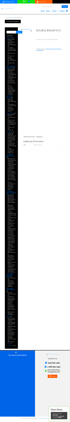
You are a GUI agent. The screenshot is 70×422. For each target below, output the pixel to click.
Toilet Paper (10, 314)
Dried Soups (10, 168)
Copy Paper (10, 226)
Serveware (10, 283)
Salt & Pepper (11, 183)
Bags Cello (10, 195)
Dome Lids (10, 234)
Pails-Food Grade (11, 252)
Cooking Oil (10, 167)
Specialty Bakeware (12, 145)
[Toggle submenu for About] (57, 11)
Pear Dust (10, 87)
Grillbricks (10, 300)
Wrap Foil (10, 270)
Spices (9, 188)
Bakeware (9, 37)
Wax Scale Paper (11, 269)
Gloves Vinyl (10, 240)
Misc (9, 85)
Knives (8, 316)
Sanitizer (9, 313)
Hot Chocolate (11, 176)
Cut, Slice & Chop (11, 117)
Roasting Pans (11, 143)
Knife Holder (10, 333)
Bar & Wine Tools (11, 278)
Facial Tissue (10, 298)
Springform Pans (11, 62)
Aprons (9, 98)
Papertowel (10, 312)
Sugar (9, 189)
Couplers (10, 76)
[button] (13, 21)
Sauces (9, 185)
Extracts (9, 170)
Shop (11, 17)
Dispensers (10, 296)
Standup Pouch (11, 262)
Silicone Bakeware (12, 60)
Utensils (9, 129)
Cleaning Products (12, 293)
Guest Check (10, 242)
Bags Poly (10, 198)
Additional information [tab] (29, 136)
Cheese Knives (11, 322)
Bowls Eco (10, 206)
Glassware (10, 282)
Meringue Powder (11, 82)
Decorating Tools (11, 53)
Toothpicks (10, 266)
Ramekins (10, 58)
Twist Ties (10, 267)
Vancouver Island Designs (44, 418)
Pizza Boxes (10, 258)
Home (7, 17)
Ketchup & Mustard (12, 179)
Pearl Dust (10, 88)
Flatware (9, 280)
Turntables (10, 94)
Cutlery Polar (10, 230)
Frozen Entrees (11, 172)
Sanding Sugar (11, 89)
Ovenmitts (10, 108)
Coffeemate (10, 165)
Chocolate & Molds (12, 50)
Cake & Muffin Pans (12, 44)
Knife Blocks (10, 332)
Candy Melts (10, 73)
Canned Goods (11, 160)
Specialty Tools (11, 127)
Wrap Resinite (11, 271)
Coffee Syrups (11, 164)
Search (65, 6)
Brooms (9, 292)
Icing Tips (10, 81)
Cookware (9, 131)
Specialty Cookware (56, 49)
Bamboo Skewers (11, 202)
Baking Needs (11, 158)
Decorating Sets (11, 77)
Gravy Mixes (10, 175)
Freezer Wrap (11, 238)
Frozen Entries (11, 174)
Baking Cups (10, 69)
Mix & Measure (11, 123)
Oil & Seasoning (11, 124)
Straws (9, 263)
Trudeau (8, 343)
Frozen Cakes (11, 171)
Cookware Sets (11, 138)
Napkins (9, 251)
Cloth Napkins (11, 104)
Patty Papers (10, 256)
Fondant (9, 78)
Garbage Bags (11, 299)
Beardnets (10, 205)
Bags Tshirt (10, 201)
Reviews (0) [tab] (39, 136)
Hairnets (9, 244)
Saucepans (10, 144)
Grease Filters (11, 241)
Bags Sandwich (11, 199)
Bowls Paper (10, 208)
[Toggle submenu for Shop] (50, 11)
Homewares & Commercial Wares (10, 275)
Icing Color (10, 80)
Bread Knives (10, 318)
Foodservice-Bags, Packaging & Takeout (11, 193)
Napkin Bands (11, 249)
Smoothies (10, 186)
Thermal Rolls (11, 265)
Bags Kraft (10, 196)
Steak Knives (10, 341)
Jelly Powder (10, 178)
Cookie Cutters (11, 74)
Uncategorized (10, 345)
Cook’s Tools (10, 113)
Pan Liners (10, 255)
